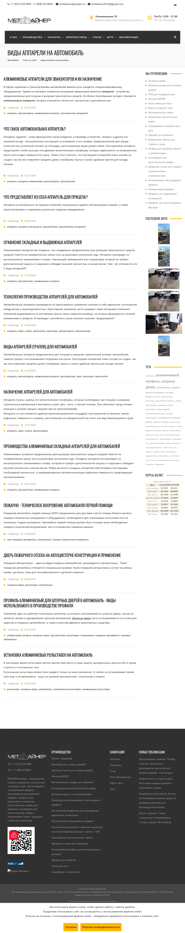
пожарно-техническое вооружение (70, 539)
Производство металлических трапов (71, 837)
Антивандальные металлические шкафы (73, 788)
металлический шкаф (156, 443)
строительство (167, 447)
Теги (112, 789)
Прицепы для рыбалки (160, 135)
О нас (113, 771)
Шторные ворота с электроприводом (71, 794)
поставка (169, 392)
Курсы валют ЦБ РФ (162, 481)
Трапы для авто (60, 865)
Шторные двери (81, 618)
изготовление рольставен (67, 689)
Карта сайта (116, 783)
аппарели (12, 281)
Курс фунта (153, 494)
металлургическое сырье (155, 414)
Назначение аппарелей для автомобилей (38, 392)
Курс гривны (152, 507)
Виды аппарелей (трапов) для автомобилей (40, 346)
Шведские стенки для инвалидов (69, 843)
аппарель (12, 113)
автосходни (39, 331)
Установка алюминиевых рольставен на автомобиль (48, 655)
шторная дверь (176, 439)
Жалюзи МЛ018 (156, 98)
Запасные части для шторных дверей (72, 770)
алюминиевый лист (152, 439)
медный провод (165, 439)
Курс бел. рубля (153, 498)
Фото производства (120, 777)
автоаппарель (25, 113)
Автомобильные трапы (160, 112)
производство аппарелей (74, 113)
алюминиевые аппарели (47, 113)
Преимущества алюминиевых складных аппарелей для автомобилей (62, 446)
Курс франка (152, 511)
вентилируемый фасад (172, 435)
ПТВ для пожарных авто (161, 94)
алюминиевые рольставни (96, 689)
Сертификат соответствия (65, 871)
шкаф (161, 435)
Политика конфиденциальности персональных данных (92, 901)
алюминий (162, 405)
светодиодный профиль (153, 447)
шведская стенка (151, 456)
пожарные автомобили (107, 635)
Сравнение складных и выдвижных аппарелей (43, 242)
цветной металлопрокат (165, 401)
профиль (149, 396)
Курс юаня (152, 504)
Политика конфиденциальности (101, 927)
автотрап (52, 331)
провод (156, 422)
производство (67, 181)
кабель (170, 405)
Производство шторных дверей (68, 764)
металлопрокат (163, 387)
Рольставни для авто (160, 103)
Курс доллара (153, 488)
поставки (164, 422)
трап (21, 331)
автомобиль (45, 689)
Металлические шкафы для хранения (72, 782)
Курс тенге (152, 501)
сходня (28, 430)
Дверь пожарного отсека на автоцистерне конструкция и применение (62, 555)
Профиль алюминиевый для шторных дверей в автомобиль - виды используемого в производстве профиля (60, 603)
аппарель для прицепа (30, 226)
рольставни (31, 585)
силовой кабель (163, 456)
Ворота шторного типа (160, 107)
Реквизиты (115, 765)
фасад (176, 460)
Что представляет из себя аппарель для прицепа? (46, 197)
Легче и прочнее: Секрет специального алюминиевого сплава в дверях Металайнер (155, 818)
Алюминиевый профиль (161, 189)
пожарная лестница (152, 435)
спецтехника (44, 539)
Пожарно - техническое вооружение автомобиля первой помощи (58, 505)
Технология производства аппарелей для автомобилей (51, 296)
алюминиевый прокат (153, 426)
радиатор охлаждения (168, 426)
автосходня (101, 376)
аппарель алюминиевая (30, 181)
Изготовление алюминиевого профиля (72, 821)
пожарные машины (159, 452)
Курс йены (152, 514)
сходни (28, 331)
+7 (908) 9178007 (43, 4)
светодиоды (150, 464)
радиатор (165, 430)
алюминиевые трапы (19, 816)
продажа (175, 387)
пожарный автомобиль (24, 539)
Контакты (115, 759)
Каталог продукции (61, 758)
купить (157, 396)
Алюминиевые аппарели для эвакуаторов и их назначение (53, 79)
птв (9, 539)
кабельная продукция (155, 392)
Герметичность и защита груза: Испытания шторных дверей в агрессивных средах (156, 783)
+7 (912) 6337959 (20, 4)
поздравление (159, 464)
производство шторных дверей (157, 409)
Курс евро (152, 491)
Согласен (70, 927)
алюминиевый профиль (19, 635)
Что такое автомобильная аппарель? (35, 129)
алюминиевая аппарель (47, 376)
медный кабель (175, 430)
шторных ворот (18, 786)
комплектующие (174, 422)
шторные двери (15, 585)
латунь (152, 460)
